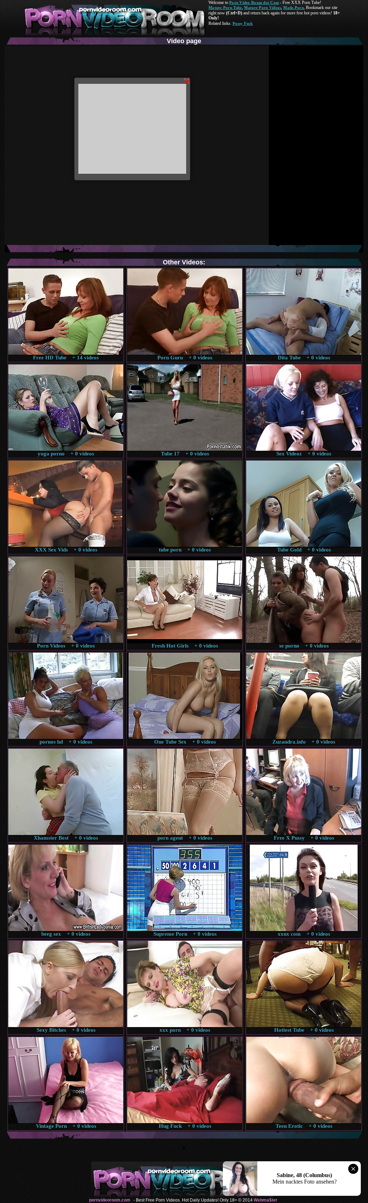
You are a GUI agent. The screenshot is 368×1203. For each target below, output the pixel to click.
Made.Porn (293, 7)
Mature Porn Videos (262, 7)
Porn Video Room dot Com (254, 2)
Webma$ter (265, 1200)
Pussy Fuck (243, 23)
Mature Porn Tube (225, 7)
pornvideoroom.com (109, 1200)
